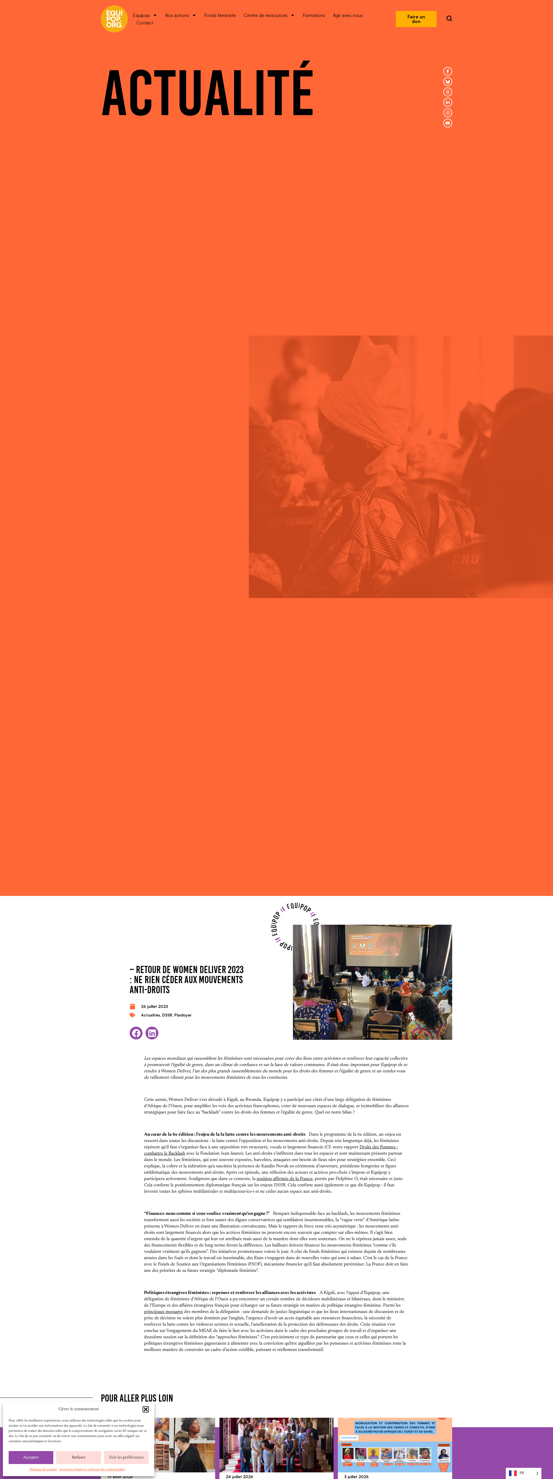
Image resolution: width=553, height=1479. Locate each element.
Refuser (79, 1457)
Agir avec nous (348, 15)
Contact (145, 23)
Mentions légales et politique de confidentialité (92, 1469)
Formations (314, 15)
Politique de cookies (43, 1469)
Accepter (31, 1457)
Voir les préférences (126, 1457)
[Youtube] (447, 123)
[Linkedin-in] (447, 102)
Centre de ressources (265, 15)
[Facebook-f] (447, 71)
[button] (146, 1409)
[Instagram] (447, 112)
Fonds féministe (220, 15)
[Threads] (447, 91)
